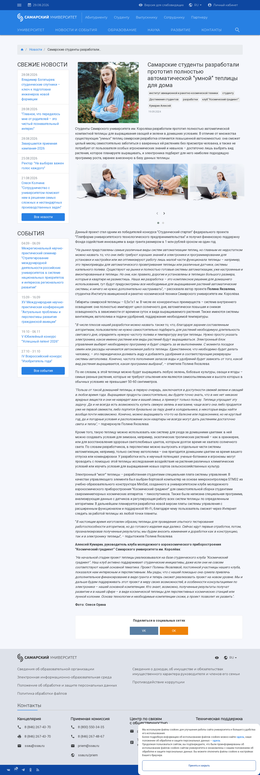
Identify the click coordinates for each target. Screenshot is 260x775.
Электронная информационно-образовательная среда (64, 677)
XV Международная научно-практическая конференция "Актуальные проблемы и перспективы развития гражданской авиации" (43, 312)
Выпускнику (146, 17)
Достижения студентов (164, 99)
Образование (122, 30)
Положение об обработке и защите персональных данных (67, 685)
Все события (43, 371)
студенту (228, 93)
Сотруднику (174, 17)
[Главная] (22, 50)
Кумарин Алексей (160, 105)
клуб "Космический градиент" (220, 99)
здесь (240, 737)
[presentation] (157, 214)
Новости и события (76, 30)
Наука (154, 30)
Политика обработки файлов (42, 693)
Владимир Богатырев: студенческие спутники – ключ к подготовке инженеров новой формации (41, 89)
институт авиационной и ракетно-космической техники (183, 93)
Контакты (212, 30)
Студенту (121, 17)
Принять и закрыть (199, 765)
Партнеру (199, 17)
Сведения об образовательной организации (55, 669)
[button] (195, 5)
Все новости (43, 217)
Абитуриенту (96, 17)
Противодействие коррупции (158, 682)
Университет (30, 30)
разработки (190, 99)
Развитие (181, 30)
